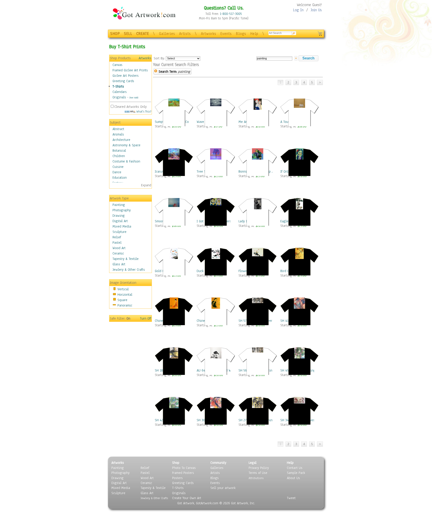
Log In (298, 10)
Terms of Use (258, 473)
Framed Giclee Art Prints (130, 70)
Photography (121, 210)
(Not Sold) (134, 97)
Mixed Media (121, 226)
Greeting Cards (123, 81)
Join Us (316, 10)
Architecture (121, 139)
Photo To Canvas (184, 468)
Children (118, 156)
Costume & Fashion (126, 161)
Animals (118, 134)
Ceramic (118, 253)
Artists (185, 33)
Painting (118, 205)
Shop (175, 462)
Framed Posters (183, 473)
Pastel (117, 242)
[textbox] (274, 58)
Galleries (167, 33)
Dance (116, 172)
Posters (177, 478)
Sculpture (119, 232)
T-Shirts (118, 86)
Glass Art (118, 264)
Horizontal (124, 294)
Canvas (117, 65)
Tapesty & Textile (153, 488)
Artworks (208, 33)
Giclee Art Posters (125, 75)
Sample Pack (296, 473)
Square (122, 300)
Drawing (118, 215)
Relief (116, 237)
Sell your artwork (223, 488)
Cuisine (118, 166)
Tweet (291, 498)
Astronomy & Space (126, 145)
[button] (308, 58)
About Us (293, 478)
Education (119, 177)
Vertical (123, 289)
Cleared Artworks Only (130, 106)
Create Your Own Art (186, 498)
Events (226, 33)
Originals (119, 97)
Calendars (119, 92)
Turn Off (145, 318)
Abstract (118, 129)
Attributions (256, 478)
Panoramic (124, 305)
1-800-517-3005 (231, 13)
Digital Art (120, 221)
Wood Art (119, 248)
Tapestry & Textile (125, 259)
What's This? (143, 111)
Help (254, 33)
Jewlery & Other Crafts (128, 269)
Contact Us (294, 468)
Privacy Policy (259, 468)
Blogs (241, 33)
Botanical (119, 150)
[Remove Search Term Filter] (156, 71)
